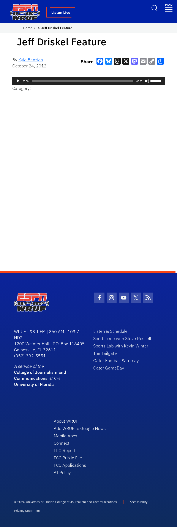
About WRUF (66, 421)
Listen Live (60, 12)
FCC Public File (68, 458)
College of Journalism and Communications (40, 375)
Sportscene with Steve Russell (122, 338)
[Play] (18, 81)
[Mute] (147, 81)
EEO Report (65, 450)
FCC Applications (70, 465)
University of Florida (34, 384)
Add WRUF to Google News (80, 428)
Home (27, 28)
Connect (62, 443)
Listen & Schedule (110, 331)
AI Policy (62, 472)
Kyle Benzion (30, 60)
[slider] (156, 80)
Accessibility (138, 502)
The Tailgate (105, 353)
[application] (88, 81)
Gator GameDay (108, 368)
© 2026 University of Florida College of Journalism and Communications (65, 502)
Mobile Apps (65, 436)
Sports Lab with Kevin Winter (120, 346)
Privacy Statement (27, 511)
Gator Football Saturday (116, 360)
